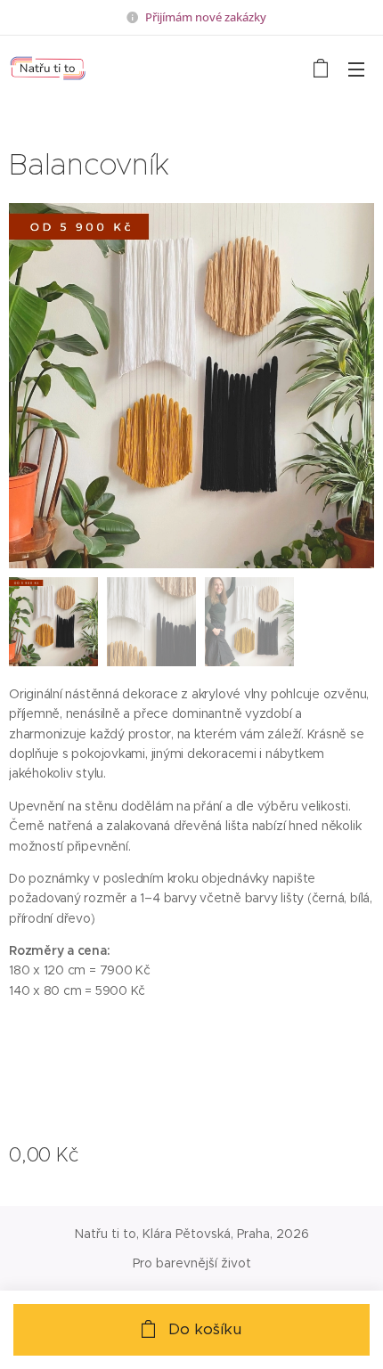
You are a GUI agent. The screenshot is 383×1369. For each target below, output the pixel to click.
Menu (356, 68)
